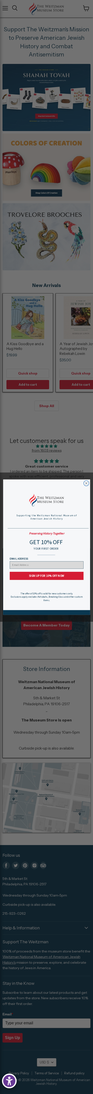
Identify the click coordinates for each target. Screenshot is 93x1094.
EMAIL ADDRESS (19, 558)
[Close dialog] (86, 483)
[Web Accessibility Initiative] (9, 1081)
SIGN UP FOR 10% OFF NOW (46, 575)
